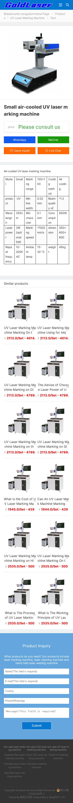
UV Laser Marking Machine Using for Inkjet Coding (53, 332)
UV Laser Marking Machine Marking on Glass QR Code (53, 446)
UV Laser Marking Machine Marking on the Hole (20, 446)
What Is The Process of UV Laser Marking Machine (20, 617)
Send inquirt (22, 150)
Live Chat (55, 150)
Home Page (41, 13)
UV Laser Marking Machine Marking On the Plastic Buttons (20, 332)
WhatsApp (19, 139)
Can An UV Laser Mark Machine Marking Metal (53, 503)
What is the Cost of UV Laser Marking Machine (20, 503)
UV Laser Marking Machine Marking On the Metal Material (53, 560)
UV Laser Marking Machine (27, 18)
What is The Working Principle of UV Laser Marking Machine (53, 617)
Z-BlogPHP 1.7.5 (56, 797)
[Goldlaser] (28, 4)
